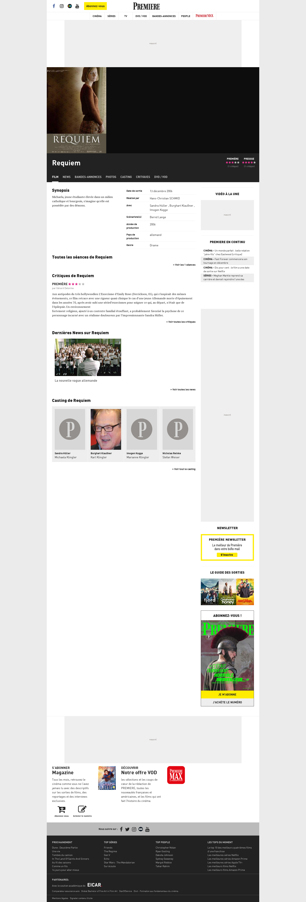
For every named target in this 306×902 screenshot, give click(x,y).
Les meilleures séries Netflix (223, 854)
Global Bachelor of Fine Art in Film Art (99, 891)
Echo (106, 858)
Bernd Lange (158, 217)
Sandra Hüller (158, 205)
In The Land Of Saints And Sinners (70, 858)
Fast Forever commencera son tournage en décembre (225, 260)
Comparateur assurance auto (66, 891)
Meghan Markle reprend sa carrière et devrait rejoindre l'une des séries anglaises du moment (223, 278)
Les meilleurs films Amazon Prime (226, 869)
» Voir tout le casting (184, 468)
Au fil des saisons (61, 862)
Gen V (107, 854)
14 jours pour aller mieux (65, 869)
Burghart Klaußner (181, 205)
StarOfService (125, 891)
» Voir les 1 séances (184, 264)
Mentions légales (60, 898)
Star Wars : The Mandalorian (119, 862)
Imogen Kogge (159, 210)
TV (125, 16)
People (185, 16)
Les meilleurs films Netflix (222, 866)
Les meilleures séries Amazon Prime (227, 858)
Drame (154, 245)
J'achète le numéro (227, 702)
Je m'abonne (227, 694)
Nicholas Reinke (172, 453)
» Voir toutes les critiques (181, 321)
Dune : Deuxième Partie (65, 847)
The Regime (110, 851)
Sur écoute (110, 866)
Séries (111, 16)
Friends (108, 847)
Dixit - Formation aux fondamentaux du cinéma (156, 891)
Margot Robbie (164, 862)
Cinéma (97, 16)
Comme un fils (60, 866)
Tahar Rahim (163, 866)
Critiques (143, 177)
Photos (111, 177)
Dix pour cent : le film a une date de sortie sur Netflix (226, 269)
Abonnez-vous (95, 6)
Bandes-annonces (88, 177)
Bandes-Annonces (164, 16)
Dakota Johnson (164, 854)
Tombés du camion (62, 854)
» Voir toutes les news (183, 389)
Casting (126, 177)
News (66, 177)
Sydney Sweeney (164, 858)
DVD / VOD (141, 16)
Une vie (56, 851)
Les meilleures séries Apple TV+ (225, 862)
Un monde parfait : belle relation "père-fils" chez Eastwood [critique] (226, 252)
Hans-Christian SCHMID (165, 198)
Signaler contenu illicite (81, 898)
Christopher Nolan (166, 847)
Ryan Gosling (163, 851)
